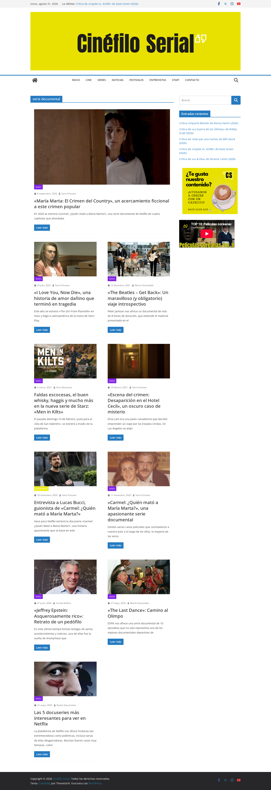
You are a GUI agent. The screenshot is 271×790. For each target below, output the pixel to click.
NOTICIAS (118, 80)
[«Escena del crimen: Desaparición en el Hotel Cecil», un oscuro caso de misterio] (139, 361)
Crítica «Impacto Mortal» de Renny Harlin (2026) (208, 123)
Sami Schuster (68, 193)
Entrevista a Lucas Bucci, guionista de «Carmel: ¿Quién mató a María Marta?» (64, 508)
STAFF (175, 80)
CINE (89, 80)
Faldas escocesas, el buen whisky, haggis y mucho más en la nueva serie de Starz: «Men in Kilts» (63, 403)
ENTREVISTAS (158, 80)
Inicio (76, 80)
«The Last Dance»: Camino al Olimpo (138, 613)
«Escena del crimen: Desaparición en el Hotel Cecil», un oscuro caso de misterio (134, 403)
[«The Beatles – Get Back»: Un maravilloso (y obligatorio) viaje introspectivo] (139, 259)
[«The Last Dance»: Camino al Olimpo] (139, 577)
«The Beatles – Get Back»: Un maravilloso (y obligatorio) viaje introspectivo (138, 298)
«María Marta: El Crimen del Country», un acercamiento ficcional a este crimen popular (101, 203)
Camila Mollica (63, 603)
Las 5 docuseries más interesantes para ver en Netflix (60, 718)
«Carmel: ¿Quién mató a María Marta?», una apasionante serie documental (133, 511)
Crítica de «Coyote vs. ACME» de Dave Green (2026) (107, 4)
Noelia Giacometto (66, 705)
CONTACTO (192, 80)
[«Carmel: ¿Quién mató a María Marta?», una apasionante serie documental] (139, 469)
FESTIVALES (136, 80)
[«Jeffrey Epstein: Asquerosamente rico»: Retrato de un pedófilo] (65, 577)
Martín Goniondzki (144, 285)
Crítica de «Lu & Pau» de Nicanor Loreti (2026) (207, 159)
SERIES (102, 80)
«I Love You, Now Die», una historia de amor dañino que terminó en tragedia (64, 298)
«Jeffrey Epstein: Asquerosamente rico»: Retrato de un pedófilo (58, 615)
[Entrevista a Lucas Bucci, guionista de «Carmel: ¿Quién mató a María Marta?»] (65, 469)
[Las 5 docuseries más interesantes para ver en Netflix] (65, 679)
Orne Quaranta (64, 387)
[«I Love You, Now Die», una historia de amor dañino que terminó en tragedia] (65, 259)
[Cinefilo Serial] (34, 80)
